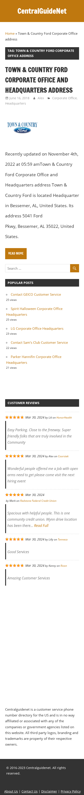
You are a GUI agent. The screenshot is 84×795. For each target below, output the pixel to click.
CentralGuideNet (42, 11)
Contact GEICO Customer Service (36, 294)
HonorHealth (64, 417)
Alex (41, 98)
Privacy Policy (71, 791)
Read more (16, 253)
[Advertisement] (42, 644)
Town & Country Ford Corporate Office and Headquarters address (39, 80)
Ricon (63, 566)
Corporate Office (64, 98)
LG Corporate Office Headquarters (37, 328)
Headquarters (15, 103)
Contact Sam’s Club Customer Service (39, 342)
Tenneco (63, 539)
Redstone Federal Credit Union (38, 501)
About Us (11, 791)
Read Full (41, 525)
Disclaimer (49, 791)
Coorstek (63, 456)
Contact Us (30, 791)
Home (10, 33)
